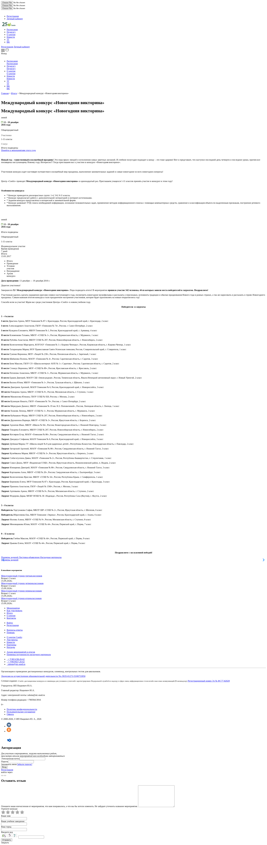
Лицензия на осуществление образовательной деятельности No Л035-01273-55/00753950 (43, 676)
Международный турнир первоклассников (21, 591)
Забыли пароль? (24, 764)
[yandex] (2, 775)
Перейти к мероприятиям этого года (18, 150)
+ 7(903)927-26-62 (16, 662)
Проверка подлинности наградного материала (29, 654)
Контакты (11, 618)
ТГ (8, 39)
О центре (11, 34)
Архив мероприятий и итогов (21, 652)
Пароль (4, 761)
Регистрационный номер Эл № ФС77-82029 (209, 681)
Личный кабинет (15, 19)
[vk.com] (5, 775)
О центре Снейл (14, 637)
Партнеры (11, 645)
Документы (12, 640)
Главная (5, 93)
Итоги (14, 93)
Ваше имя (5, 816)
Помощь (11, 632)
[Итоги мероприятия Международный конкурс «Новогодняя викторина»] (8, 25)
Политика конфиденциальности (22, 709)
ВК (8, 42)
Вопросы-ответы (15, 630)
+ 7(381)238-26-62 (16, 659)
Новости (11, 37)
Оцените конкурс (9, 809)
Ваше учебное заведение (12, 821)
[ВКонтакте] (9, 726)
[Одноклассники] (9, 731)
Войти (10, 623)
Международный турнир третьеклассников (21, 576)
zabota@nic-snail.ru (16, 664)
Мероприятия (13, 608)
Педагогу (11, 32)
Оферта (10, 714)
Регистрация (13, 16)
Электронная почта (10, 758)
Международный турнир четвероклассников (22, 583)
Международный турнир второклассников (21, 598)
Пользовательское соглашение (21, 712)
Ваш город (6, 827)
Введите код (7, 832)
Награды (11, 647)
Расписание (12, 29)
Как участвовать (14, 610)
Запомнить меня (9, 764)
